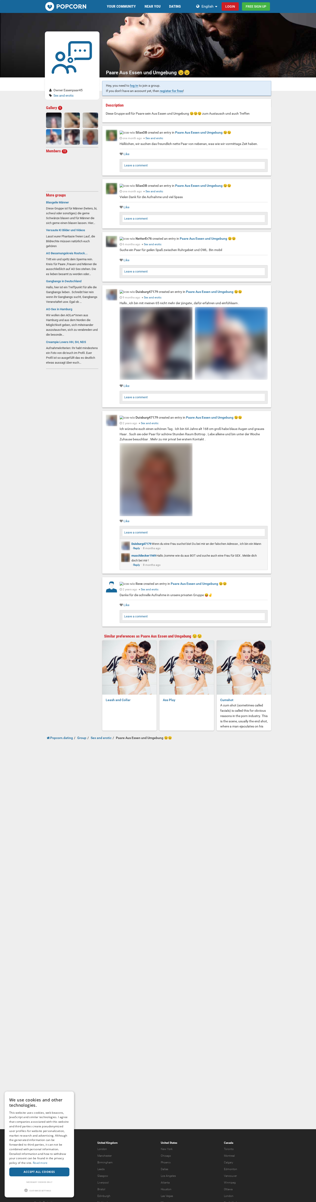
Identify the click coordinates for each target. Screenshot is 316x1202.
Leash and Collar (118, 700)
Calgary (228, 1162)
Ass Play (169, 700)
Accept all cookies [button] (39, 1172)
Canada (228, 1142)
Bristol (101, 1189)
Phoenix (166, 1162)
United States (169, 1142)
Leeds (101, 1169)
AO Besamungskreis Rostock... (67, 253)
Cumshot (226, 700)
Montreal (229, 1155)
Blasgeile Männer (57, 202)
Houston (166, 1189)
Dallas (164, 1169)
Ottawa (228, 1189)
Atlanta (165, 1182)
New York (167, 1149)
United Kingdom (107, 1142)
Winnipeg (230, 1182)
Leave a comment (136, 165)
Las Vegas (167, 1196)
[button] (39, 1190)
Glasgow (102, 1175)
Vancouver (230, 1175)
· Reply (136, 548)
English (207, 6)
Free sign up (256, 6)
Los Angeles (168, 1175)
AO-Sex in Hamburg (59, 309)
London (102, 1149)
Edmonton (230, 1169)
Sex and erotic (63, 95)
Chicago (166, 1155)
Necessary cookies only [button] (39, 1182)
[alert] (39, 1144)
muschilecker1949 (143, 555)
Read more (40, 1163)
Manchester (104, 1155)
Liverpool (103, 1182)
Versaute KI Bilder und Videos (65, 230)
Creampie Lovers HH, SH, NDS (66, 342)
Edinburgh (103, 1196)
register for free (171, 91)
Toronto (229, 1149)
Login (230, 6)
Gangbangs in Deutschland (63, 281)
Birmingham (105, 1162)
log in (134, 85)
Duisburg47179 (141, 544)
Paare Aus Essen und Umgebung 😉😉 (203, 132)
